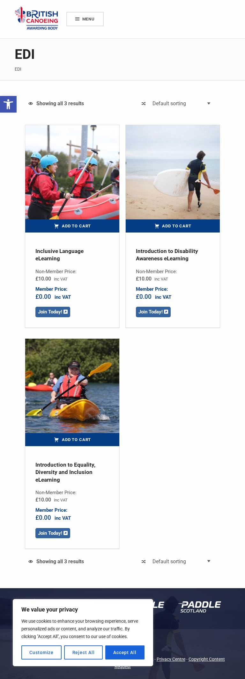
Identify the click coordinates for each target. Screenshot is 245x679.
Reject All (83, 652)
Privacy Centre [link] (171, 659)
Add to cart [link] (76, 226)
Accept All (125, 652)
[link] (8, 104)
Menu (88, 19)
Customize (41, 652)
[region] (83, 632)
